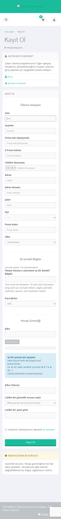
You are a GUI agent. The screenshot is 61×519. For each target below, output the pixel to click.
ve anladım (49, 429)
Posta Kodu (11, 224)
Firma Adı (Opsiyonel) (17, 137)
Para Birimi (11, 298)
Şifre (7, 328)
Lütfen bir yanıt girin (16, 409)
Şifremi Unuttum (16, 83)
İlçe (7, 212)
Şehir (8, 199)
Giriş (10, 76)
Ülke (7, 236)
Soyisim (9, 125)
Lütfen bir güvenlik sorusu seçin (23, 397)
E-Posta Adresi (13, 150)
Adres (8, 174)
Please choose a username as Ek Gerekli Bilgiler (27, 272)
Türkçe (44, 514)
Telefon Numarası (15, 162)
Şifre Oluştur (12, 341)
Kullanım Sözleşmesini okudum (31, 429)
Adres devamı (12, 187)
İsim (7, 113)
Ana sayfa (9, 31)
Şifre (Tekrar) (12, 385)
